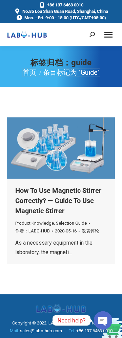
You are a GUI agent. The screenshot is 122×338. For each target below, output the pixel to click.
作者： (32, 230)
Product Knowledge (34, 223)
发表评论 (90, 230)
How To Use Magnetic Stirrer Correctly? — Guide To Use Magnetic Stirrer (58, 200)
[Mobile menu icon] (108, 34)
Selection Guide (71, 223)
